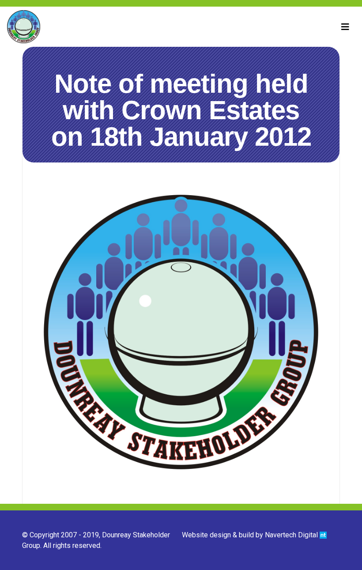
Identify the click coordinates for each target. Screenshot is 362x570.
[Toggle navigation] (345, 27)
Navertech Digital (292, 535)
